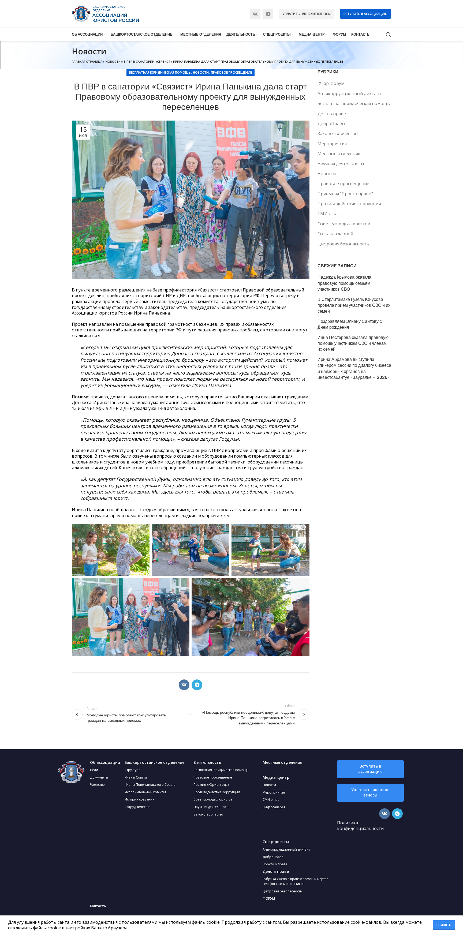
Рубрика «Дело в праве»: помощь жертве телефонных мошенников (295, 881)
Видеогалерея (274, 807)
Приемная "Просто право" (345, 194)
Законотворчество (338, 133)
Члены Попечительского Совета (150, 784)
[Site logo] (105, 13)
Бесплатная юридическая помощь (160, 72)
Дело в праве (332, 114)
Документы (99, 777)
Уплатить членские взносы (306, 14)
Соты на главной (335, 234)
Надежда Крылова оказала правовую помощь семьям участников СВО (344, 283)
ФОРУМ (269, 898)
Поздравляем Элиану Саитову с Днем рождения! (350, 324)
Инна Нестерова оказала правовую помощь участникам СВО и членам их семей (353, 344)
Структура (132, 770)
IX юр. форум (331, 83)
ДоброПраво (331, 123)
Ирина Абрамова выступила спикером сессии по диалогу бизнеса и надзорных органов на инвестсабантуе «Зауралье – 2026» (354, 368)
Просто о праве (275, 864)
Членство (97, 784)
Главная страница (87, 61)
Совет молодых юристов (344, 224)
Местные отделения (339, 153)
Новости (113, 61)
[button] (370, 769)
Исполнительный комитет (145, 792)
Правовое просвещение (231, 72)
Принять (443, 925)
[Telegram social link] (268, 14)
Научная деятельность (341, 164)
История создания (139, 799)
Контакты (98, 906)
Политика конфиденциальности (360, 826)
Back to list (190, 714)
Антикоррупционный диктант (350, 93)
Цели (94, 770)
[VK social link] (255, 14)
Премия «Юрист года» (211, 784)
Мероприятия (332, 144)
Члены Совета (136, 777)
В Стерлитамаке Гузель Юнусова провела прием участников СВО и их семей (354, 306)
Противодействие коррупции (349, 204)
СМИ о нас (328, 213)
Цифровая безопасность (343, 244)
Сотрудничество (138, 807)
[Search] (388, 34)
